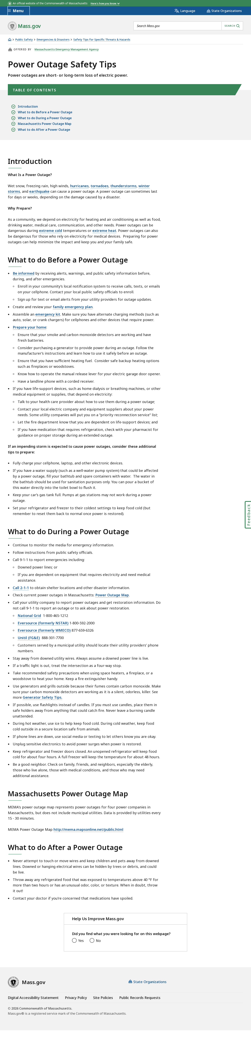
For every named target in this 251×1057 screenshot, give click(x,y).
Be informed (23, 273)
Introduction (28, 106)
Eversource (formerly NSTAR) (43, 623)
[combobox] (188, 25)
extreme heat (104, 230)
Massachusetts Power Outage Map (44, 124)
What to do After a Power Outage (44, 129)
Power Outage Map (112, 595)
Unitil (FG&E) (29, 637)
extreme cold (50, 230)
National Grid (29, 615)
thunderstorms (123, 185)
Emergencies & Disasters (53, 39)
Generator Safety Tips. (42, 697)
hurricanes (79, 185)
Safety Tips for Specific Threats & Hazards (101, 39)
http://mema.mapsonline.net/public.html (88, 829)
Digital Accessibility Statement (33, 997)
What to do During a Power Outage (45, 118)
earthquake (39, 191)
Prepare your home (29, 327)
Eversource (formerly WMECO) (44, 630)
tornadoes (99, 185)
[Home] (9, 39)
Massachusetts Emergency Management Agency (67, 49)
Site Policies (103, 997)
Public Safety (24, 39)
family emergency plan (73, 306)
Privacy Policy (76, 997)
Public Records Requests (139, 997)
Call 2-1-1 (21, 587)
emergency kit (47, 314)
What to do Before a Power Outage (45, 112)
